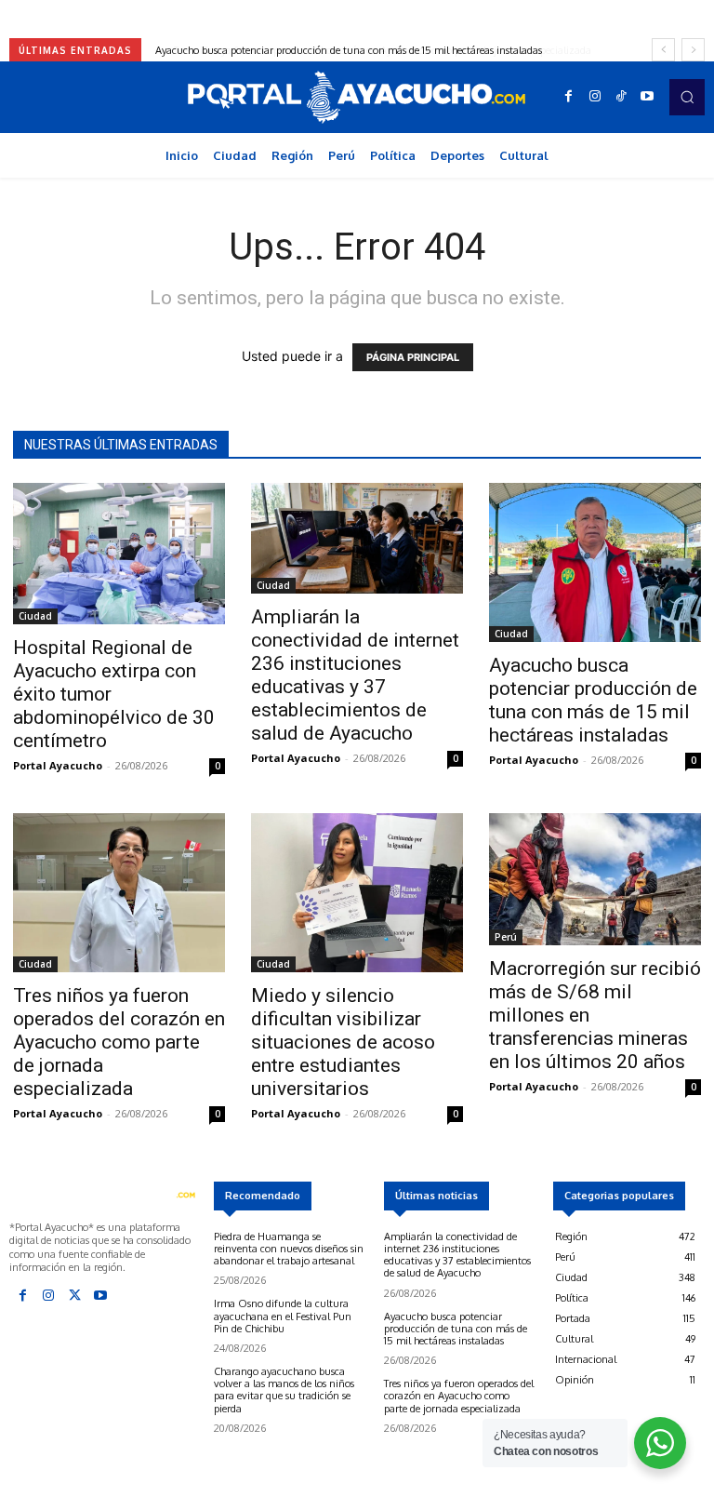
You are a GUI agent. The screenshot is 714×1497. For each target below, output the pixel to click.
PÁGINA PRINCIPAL (412, 357)
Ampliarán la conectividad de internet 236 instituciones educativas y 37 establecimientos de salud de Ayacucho (355, 675)
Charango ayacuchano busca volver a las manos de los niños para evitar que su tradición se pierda (284, 1390)
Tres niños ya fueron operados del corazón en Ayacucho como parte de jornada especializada (368, 50)
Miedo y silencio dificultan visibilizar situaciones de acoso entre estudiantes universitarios (343, 1042)
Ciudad (35, 615)
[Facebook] (569, 97)
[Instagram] (595, 97)
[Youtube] (647, 97)
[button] (687, 96)
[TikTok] (621, 97)
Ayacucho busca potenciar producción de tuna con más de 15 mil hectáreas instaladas (593, 700)
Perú (506, 936)
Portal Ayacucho (57, 765)
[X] (74, 1296)
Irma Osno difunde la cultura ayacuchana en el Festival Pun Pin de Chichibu (282, 1315)
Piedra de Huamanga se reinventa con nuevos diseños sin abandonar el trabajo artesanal (289, 1248)
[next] (693, 49)
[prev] (663, 49)
